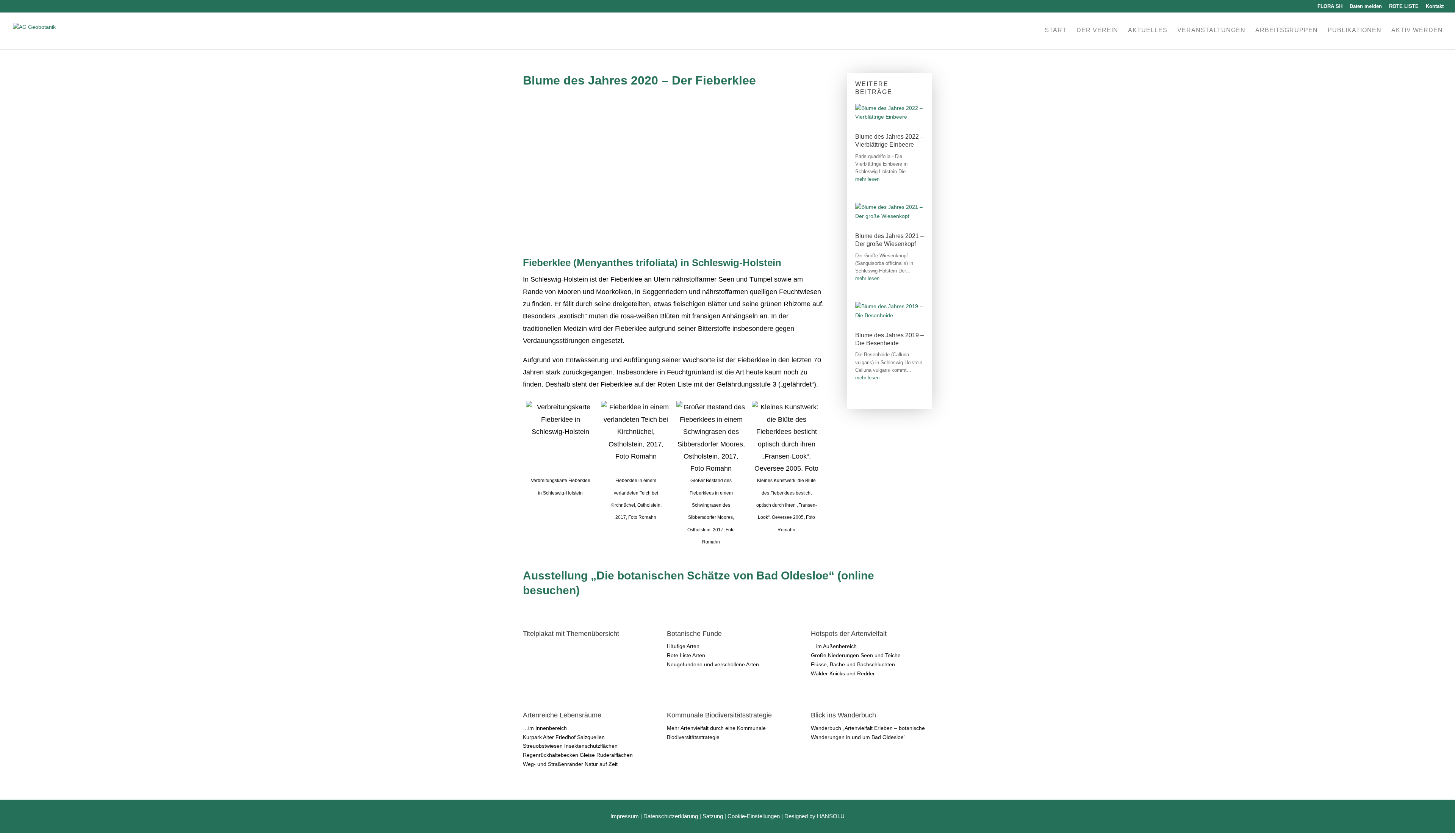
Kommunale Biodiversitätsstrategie (719, 715)
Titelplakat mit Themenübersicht (571, 633)
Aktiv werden (1417, 30)
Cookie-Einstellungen (754, 816)
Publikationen (1354, 30)
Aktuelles (1147, 30)
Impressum (624, 816)
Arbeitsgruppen (1286, 30)
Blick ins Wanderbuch (843, 715)
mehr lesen (867, 179)
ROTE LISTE (1404, 6)
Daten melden (1366, 6)
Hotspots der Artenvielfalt (849, 633)
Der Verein (1097, 30)
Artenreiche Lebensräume (562, 715)
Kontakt (1435, 6)
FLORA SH (1329, 6)
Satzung (712, 816)
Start (1056, 30)
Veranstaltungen (1211, 30)
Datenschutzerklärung (670, 816)
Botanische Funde (694, 633)
